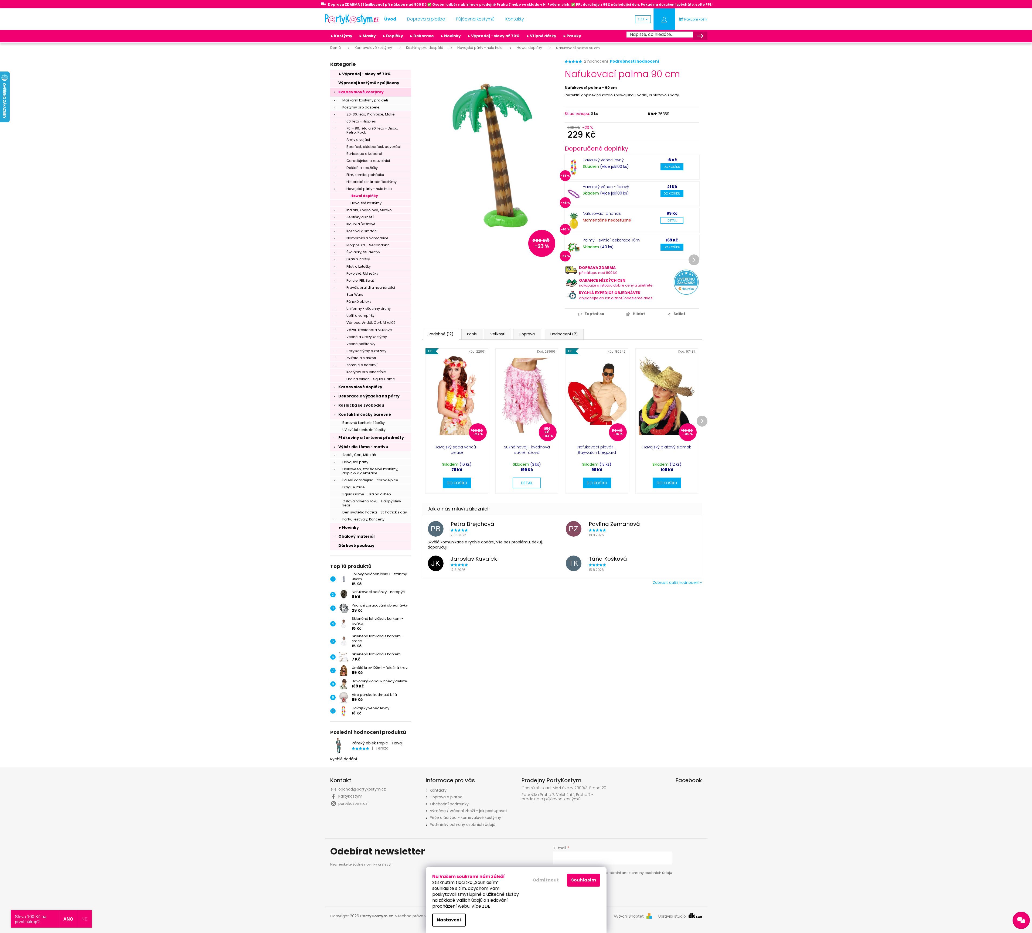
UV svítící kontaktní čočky (364, 429)
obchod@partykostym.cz (362, 789)
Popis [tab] (472, 334)
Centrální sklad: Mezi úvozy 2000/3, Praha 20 (564, 788)
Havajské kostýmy (366, 203)
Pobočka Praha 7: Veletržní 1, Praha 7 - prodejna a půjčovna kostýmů (557, 797)
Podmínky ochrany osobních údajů (462, 824)
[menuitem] (390, 19)
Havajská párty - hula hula (369, 188)
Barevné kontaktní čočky (363, 422)
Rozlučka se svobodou (361, 405)
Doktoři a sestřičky (362, 167)
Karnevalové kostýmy (361, 92)
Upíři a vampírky (360, 315)
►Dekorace (422, 36)
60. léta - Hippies (361, 121)
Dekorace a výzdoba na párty (369, 396)
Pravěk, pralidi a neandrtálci (370, 287)
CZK (641, 19)
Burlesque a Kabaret (364, 153)
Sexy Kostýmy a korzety (366, 351)
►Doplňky (392, 36)
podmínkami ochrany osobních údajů (639, 872)
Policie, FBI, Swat (360, 280)
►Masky (367, 36)
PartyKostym (350, 796)
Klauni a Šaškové (361, 224)
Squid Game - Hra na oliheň (366, 494)
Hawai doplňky (364, 195)
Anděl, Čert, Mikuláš (359, 454)
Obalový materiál (356, 536)
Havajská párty (355, 462)
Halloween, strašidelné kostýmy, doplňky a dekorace (370, 471)
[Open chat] (1021, 920)
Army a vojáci (358, 139)
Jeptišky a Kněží (360, 217)
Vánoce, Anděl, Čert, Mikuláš (371, 322)
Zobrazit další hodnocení (676, 582)
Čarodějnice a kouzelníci (368, 160)
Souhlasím (583, 880)
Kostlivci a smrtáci (361, 231)
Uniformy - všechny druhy (368, 308)
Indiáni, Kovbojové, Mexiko (369, 210)
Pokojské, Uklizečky (362, 273)
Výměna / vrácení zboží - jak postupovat (468, 810)
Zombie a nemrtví (361, 365)
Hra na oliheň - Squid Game (370, 379)
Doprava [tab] (527, 334)
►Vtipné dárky (541, 36)
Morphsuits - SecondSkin (368, 245)
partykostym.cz (352, 803)
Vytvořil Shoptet (629, 916)
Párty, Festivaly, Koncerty (363, 519)
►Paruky (572, 36)
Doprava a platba (446, 797)
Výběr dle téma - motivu (363, 447)
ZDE (486, 906)
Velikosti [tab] (497, 334)
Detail (672, 220)
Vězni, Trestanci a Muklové (369, 330)
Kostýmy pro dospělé (361, 107)
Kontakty (438, 790)
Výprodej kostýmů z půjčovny (368, 83)
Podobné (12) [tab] (441, 334)
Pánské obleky (358, 301)
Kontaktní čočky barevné (364, 414)
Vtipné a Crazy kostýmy (366, 337)
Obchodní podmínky (449, 804)
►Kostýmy (341, 36)
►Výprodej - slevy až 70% (493, 36)
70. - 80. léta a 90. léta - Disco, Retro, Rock (372, 130)
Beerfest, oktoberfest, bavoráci (373, 146)
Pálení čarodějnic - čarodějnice (370, 480)
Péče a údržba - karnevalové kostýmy (465, 817)
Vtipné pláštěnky (360, 344)
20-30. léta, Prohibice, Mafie (370, 114)
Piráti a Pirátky (358, 259)
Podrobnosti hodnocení (634, 61)
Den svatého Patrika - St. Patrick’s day (374, 512)
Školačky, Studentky (363, 252)
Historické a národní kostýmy (371, 181)
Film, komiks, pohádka (365, 174)
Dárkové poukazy (356, 545)
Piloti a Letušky (358, 266)
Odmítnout (546, 880)
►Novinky (450, 36)
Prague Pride (353, 487)
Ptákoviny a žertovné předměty (371, 437)
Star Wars (354, 294)
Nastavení (449, 920)
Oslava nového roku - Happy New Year (371, 503)
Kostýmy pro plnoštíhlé (366, 372)
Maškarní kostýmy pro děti (365, 100)
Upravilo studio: (673, 916)
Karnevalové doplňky (360, 387)
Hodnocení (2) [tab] (564, 334)
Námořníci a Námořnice (367, 238)
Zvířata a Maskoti (361, 358)
